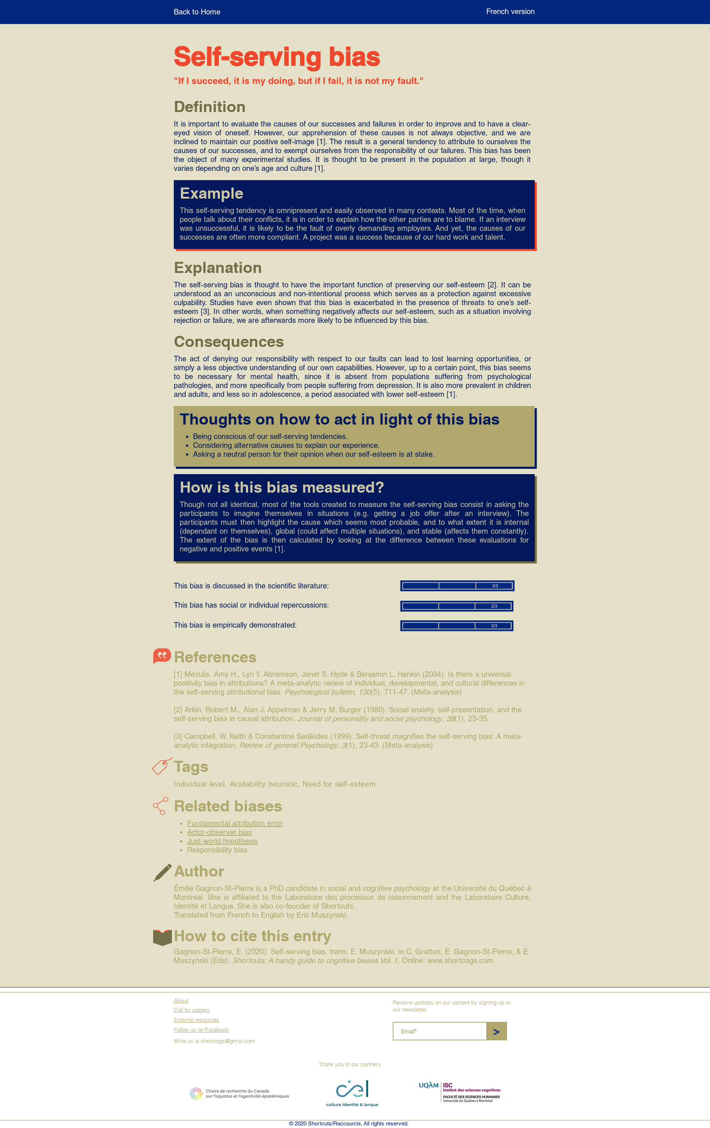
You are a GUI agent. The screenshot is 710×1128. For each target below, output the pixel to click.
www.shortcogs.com (460, 960)
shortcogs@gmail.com (228, 1040)
